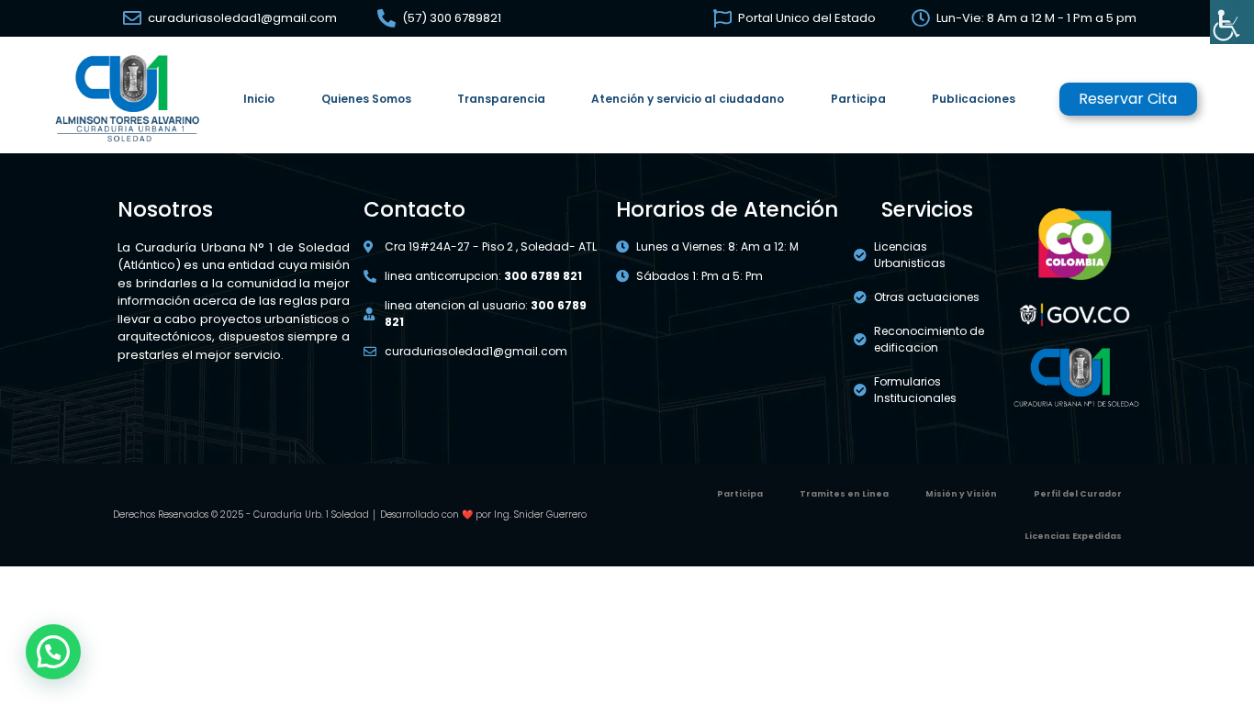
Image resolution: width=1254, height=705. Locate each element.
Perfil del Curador (1078, 493)
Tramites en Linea (844, 493)
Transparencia (501, 98)
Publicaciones (973, 98)
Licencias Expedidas (1073, 536)
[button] (53, 651)
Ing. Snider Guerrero (540, 514)
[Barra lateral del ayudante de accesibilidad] (1232, 22)
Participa (858, 98)
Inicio (258, 98)
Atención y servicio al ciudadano (687, 98)
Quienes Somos (366, 98)
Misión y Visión (961, 493)
